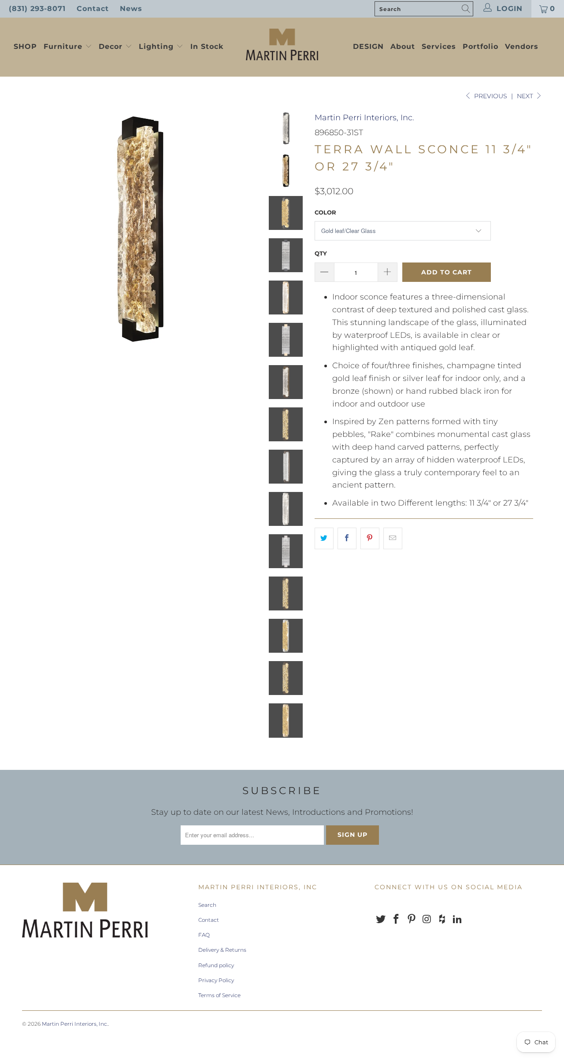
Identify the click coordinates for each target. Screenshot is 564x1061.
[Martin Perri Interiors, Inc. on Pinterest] (411, 919)
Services (439, 46)
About (402, 46)
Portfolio (480, 46)
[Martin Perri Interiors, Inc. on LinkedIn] (457, 919)
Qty (321, 253)
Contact (93, 8)
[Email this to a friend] (392, 538)
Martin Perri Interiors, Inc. (364, 117)
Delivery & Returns (222, 949)
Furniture (63, 46)
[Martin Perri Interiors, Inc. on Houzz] (442, 919)
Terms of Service (219, 995)
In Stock (206, 46)
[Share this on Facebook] (347, 538)
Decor (112, 46)
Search (207, 905)
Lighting (157, 46)
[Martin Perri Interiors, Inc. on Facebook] (396, 919)
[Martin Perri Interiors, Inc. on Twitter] (381, 919)
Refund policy (216, 965)
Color (325, 212)
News (131, 8)
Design (368, 46)
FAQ (204, 935)
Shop (25, 46)
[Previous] (35, 229)
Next (526, 96)
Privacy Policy (216, 980)
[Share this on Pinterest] (369, 538)
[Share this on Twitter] (324, 538)
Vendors (521, 46)
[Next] (245, 229)
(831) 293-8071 (37, 8)
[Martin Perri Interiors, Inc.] (282, 45)
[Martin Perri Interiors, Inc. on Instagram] (427, 919)
